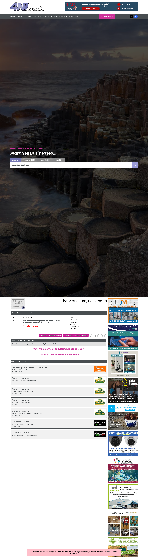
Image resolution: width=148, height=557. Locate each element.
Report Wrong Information (51, 335)
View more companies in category (58, 348)
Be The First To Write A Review (76, 335)
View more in (59, 354)
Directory (20, 17)
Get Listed (54, 17)
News (71, 17)
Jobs (39, 17)
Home (12, 17)
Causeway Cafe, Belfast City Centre (29, 367)
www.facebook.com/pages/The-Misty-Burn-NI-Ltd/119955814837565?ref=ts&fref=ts (41, 322)
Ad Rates (46, 17)
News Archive (79, 17)
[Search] (135, 165)
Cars (34, 17)
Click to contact (30, 326)
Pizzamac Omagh (20, 421)
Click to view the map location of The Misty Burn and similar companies (39, 344)
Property (28, 17)
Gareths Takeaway (21, 378)
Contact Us (63, 17)
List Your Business (107, 17)
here (109, 552)
